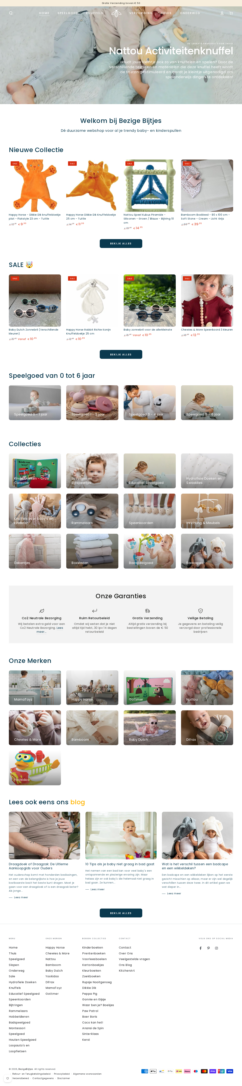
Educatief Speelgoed (24, 994)
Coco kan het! (92, 1022)
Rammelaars (18, 1011)
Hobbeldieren (19, 1017)
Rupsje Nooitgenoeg (97, 982)
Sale (12, 976)
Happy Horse (55, 947)
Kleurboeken (91, 971)
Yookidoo (52, 976)
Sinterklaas (90, 1034)
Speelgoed (17, 959)
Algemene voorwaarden (87, 1074)
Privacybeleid (62, 1074)
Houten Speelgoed (22, 1040)
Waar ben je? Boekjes (98, 1005)
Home (13, 947)
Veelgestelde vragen (134, 959)
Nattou (51, 959)
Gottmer (52, 994)
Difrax (50, 982)
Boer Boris (89, 1017)
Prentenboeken (94, 953)
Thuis (12, 953)
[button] (10, 13)
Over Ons (126, 953)
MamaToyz (54, 988)
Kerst (86, 1040)
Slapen (14, 965)
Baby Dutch (54, 971)
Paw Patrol (90, 1011)
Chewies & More (57, 953)
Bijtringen (16, 1005)
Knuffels (15, 988)
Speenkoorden (20, 999)
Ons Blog (125, 965)
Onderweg (16, 971)
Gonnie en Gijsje (94, 999)
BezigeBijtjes (25, 1069)
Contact (125, 947)
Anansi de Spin (93, 1028)
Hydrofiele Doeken (22, 982)
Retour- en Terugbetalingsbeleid (31, 1074)
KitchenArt (127, 971)
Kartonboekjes (93, 965)
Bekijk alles (121, 243)
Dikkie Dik (89, 988)
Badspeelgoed (19, 1022)
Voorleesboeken (94, 959)
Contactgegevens (43, 1078)
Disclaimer (63, 1078)
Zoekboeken (91, 976)
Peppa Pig (89, 994)
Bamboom (53, 965)
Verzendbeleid (20, 1078)
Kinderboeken (92, 947)
